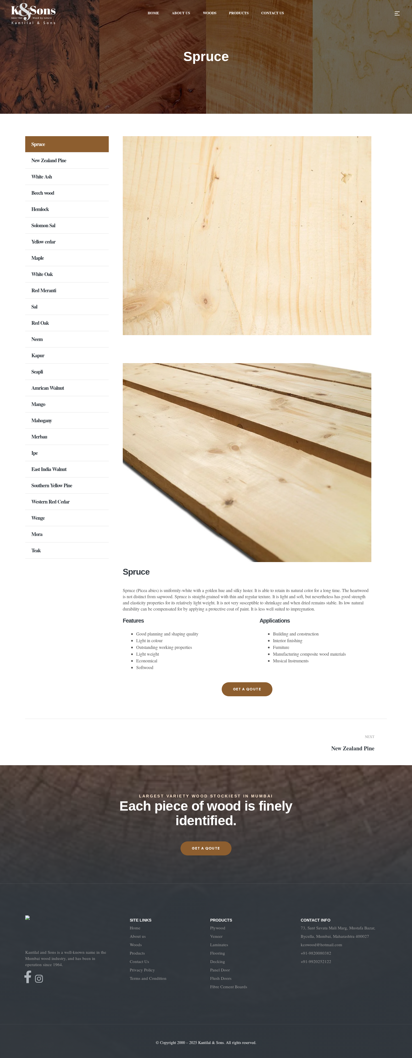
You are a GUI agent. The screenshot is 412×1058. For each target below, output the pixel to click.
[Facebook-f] (28, 977)
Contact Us (139, 961)
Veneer (216, 936)
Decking (217, 961)
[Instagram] (39, 979)
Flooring (217, 953)
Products (137, 953)
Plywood (217, 928)
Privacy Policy (142, 970)
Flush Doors (221, 978)
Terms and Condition (148, 978)
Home (135, 928)
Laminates (219, 944)
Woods (136, 944)
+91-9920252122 (316, 961)
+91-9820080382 (316, 953)
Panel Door (220, 970)
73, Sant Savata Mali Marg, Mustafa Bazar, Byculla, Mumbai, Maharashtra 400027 (338, 932)
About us (138, 936)
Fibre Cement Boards (228, 986)
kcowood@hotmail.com (321, 944)
